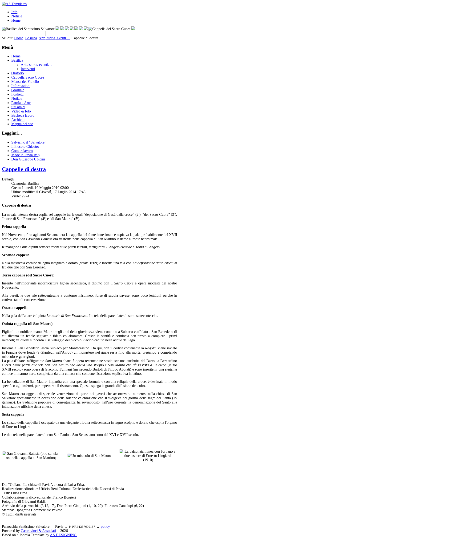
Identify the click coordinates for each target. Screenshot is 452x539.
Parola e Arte (21, 103)
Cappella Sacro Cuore (27, 77)
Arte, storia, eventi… (54, 38)
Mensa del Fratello (25, 82)
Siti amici (18, 107)
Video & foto (21, 111)
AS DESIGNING (63, 535)
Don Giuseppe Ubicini (28, 159)
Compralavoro (22, 151)
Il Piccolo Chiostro (25, 146)
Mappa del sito (22, 124)
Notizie (16, 16)
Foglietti (17, 94)
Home (15, 20)
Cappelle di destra (24, 169)
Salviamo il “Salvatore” (28, 142)
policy (105, 526)
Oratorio (17, 73)
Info (14, 12)
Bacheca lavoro (22, 115)
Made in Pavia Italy (25, 155)
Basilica (31, 38)
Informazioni (20, 86)
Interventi (28, 69)
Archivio (17, 120)
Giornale (17, 90)
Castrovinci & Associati (38, 531)
